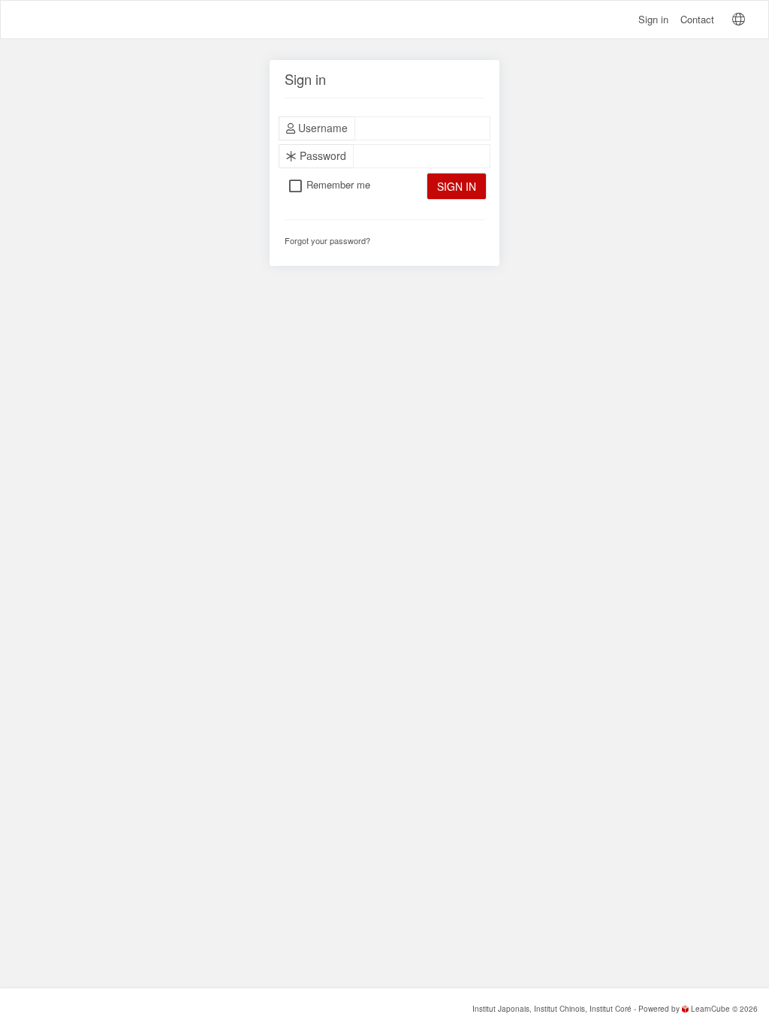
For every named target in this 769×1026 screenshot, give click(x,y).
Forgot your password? (327, 240)
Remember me (338, 184)
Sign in (653, 19)
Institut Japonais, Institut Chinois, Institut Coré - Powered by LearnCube (601, 1008)
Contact (697, 19)
